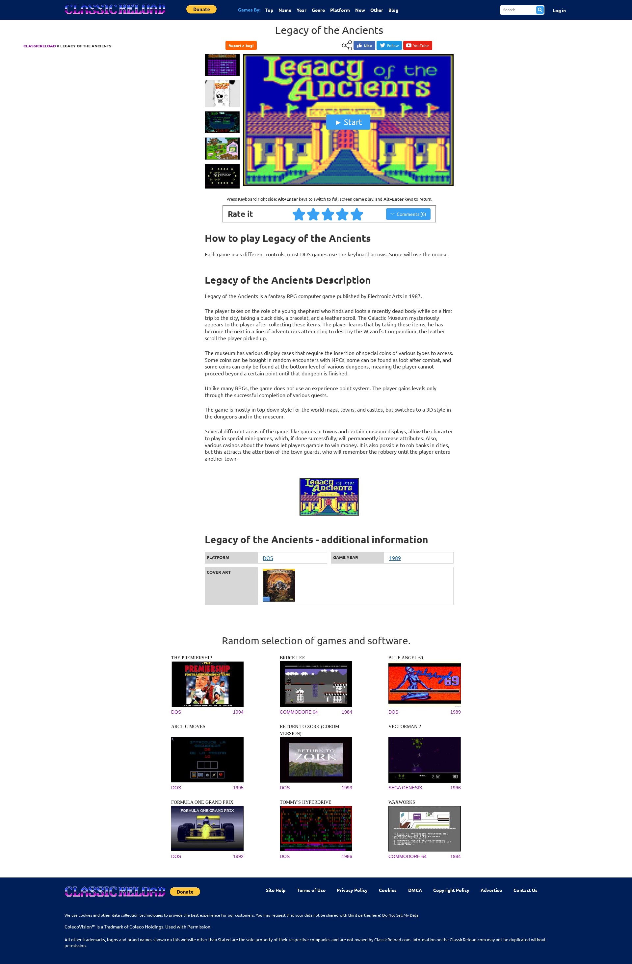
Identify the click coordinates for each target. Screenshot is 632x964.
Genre (318, 10)
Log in (559, 10)
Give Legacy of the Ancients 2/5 (314, 213)
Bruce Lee (292, 657)
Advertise (491, 890)
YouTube (421, 45)
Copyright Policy (451, 890)
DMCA (415, 890)
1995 (238, 787)
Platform (340, 10)
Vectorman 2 (404, 726)
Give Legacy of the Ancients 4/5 (343, 213)
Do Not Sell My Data (400, 915)
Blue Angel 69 (405, 657)
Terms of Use (311, 890)
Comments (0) (411, 214)
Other (376, 10)
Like (368, 45)
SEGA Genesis (405, 787)
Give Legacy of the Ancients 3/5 (328, 213)
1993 (347, 787)
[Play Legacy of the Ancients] (348, 184)
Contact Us (526, 890)
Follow (393, 45)
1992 (238, 856)
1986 (347, 856)
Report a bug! (240, 45)
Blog (393, 10)
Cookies (388, 890)
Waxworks (401, 802)
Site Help (275, 890)
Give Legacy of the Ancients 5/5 (357, 213)
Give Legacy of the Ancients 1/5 (299, 213)
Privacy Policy (352, 890)
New (360, 10)
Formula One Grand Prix (202, 802)
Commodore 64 (299, 712)
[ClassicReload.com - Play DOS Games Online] (114, 15)
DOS (268, 557)
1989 (395, 557)
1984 (347, 712)
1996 (455, 787)
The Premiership (191, 657)
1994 (238, 712)
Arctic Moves (188, 726)
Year (301, 10)
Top (269, 10)
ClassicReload (39, 45)
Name (284, 10)
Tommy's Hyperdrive (305, 802)
